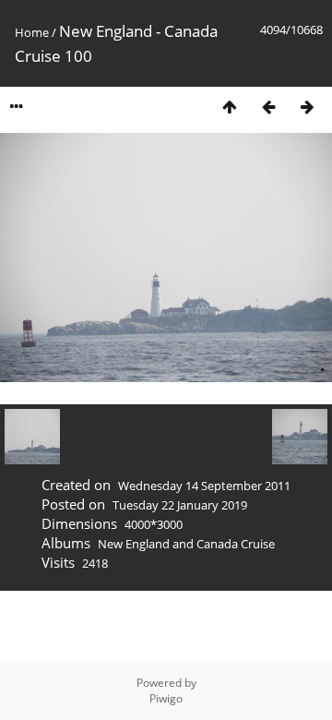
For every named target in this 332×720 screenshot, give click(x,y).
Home (32, 32)
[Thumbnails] (229, 106)
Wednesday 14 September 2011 (204, 485)
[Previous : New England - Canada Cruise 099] (268, 106)
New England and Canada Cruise (186, 543)
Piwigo (166, 698)
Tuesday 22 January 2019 (180, 505)
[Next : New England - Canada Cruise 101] (307, 106)
